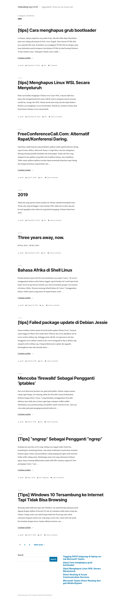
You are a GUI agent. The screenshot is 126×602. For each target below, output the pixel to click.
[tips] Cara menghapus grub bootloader (57, 30)
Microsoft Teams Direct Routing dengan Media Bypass (82, 582)
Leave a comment (56, 117)
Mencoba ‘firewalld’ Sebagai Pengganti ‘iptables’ (56, 381)
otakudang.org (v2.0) (28, 7)
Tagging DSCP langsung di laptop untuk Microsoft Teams (82, 557)
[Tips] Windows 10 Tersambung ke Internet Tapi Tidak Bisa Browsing (60, 497)
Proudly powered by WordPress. (42, 595)
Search (20, 555)
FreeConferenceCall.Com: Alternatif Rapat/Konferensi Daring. (53, 136)
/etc (45, 65)
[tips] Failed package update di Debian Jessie (62, 322)
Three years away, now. (41, 237)
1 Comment (53, 65)
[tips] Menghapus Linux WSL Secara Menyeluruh (54, 85)
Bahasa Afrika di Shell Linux (45, 270)
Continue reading (26, 58)
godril (21, 65)
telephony (45, 477)
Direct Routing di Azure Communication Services (76, 575)
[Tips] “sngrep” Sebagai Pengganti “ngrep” (60, 439)
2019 (23, 194)
